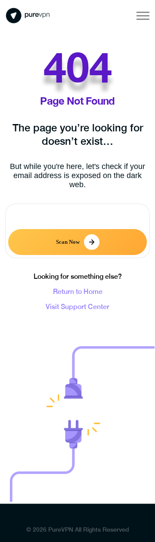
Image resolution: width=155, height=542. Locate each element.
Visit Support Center (77, 307)
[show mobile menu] (142, 15)
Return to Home (77, 291)
